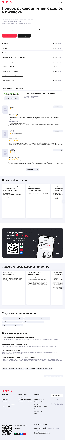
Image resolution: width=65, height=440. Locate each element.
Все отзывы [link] (5, 401)
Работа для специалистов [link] (25, 401)
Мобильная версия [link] (7, 408)
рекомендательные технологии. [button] (42, 432)
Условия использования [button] (8, 404)
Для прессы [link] (37, 404)
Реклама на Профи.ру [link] (40, 401)
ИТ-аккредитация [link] (39, 399)
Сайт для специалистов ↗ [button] (25, 397)
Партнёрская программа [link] (40, 406)
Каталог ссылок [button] (6, 406)
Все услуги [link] (5, 399)
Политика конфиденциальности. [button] (42, 433)
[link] (9, 36)
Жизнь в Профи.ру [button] (39, 411)
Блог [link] (35, 413)
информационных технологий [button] (41, 428)
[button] (58, 107)
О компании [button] (37, 397)
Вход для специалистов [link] (24, 399)
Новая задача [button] (5, 397)
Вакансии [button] (37, 408)
